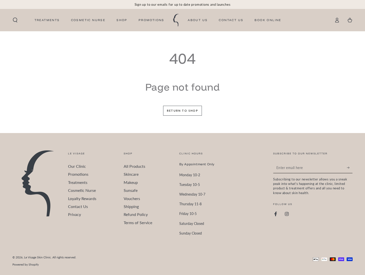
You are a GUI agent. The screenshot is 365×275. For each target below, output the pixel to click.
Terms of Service (138, 222)
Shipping (131, 206)
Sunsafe (131, 190)
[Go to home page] (176, 20)
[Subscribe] (350, 167)
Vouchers (132, 198)
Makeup (131, 182)
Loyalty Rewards (82, 198)
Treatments (77, 182)
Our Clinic (77, 166)
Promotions (78, 174)
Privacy (74, 214)
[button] (15, 20)
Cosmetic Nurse (82, 190)
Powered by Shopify (25, 264)
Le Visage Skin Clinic (37, 257)
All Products (134, 166)
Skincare (131, 174)
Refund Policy (136, 214)
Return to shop (182, 110)
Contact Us (78, 206)
